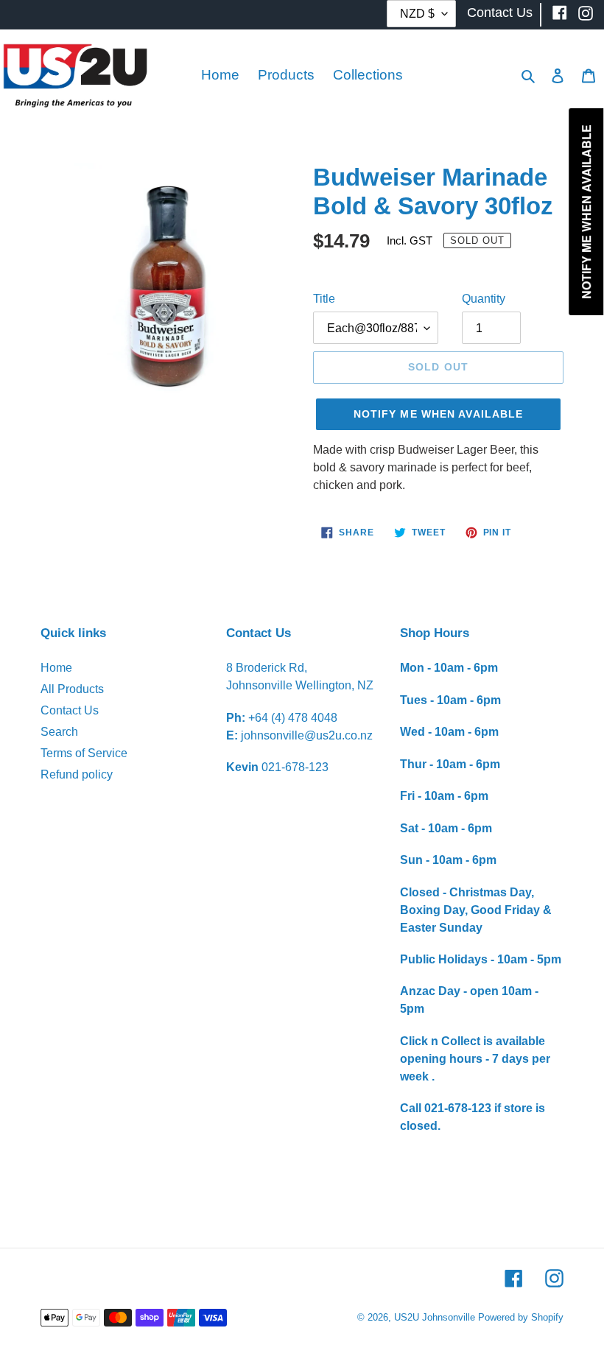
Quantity (483, 298)
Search (59, 731)
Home (56, 667)
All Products (72, 689)
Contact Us (70, 710)
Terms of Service (84, 753)
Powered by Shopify (520, 1317)
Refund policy (77, 774)
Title (324, 298)
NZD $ (417, 13)
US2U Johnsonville (434, 1317)
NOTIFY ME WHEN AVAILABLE (439, 414)
